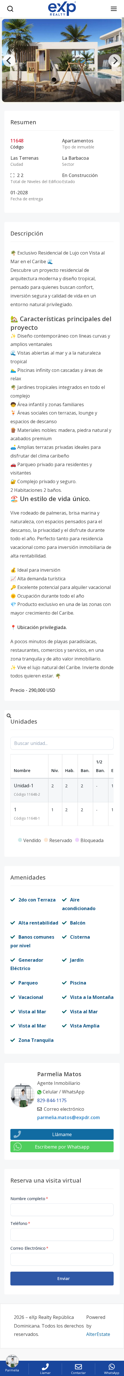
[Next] (114, 60)
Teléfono (20, 1223)
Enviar (63, 1278)
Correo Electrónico (29, 1248)
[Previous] (9, 60)
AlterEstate (98, 1334)
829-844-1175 (52, 1100)
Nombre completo (29, 1198)
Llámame (62, 1134)
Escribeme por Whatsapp (62, 1147)
